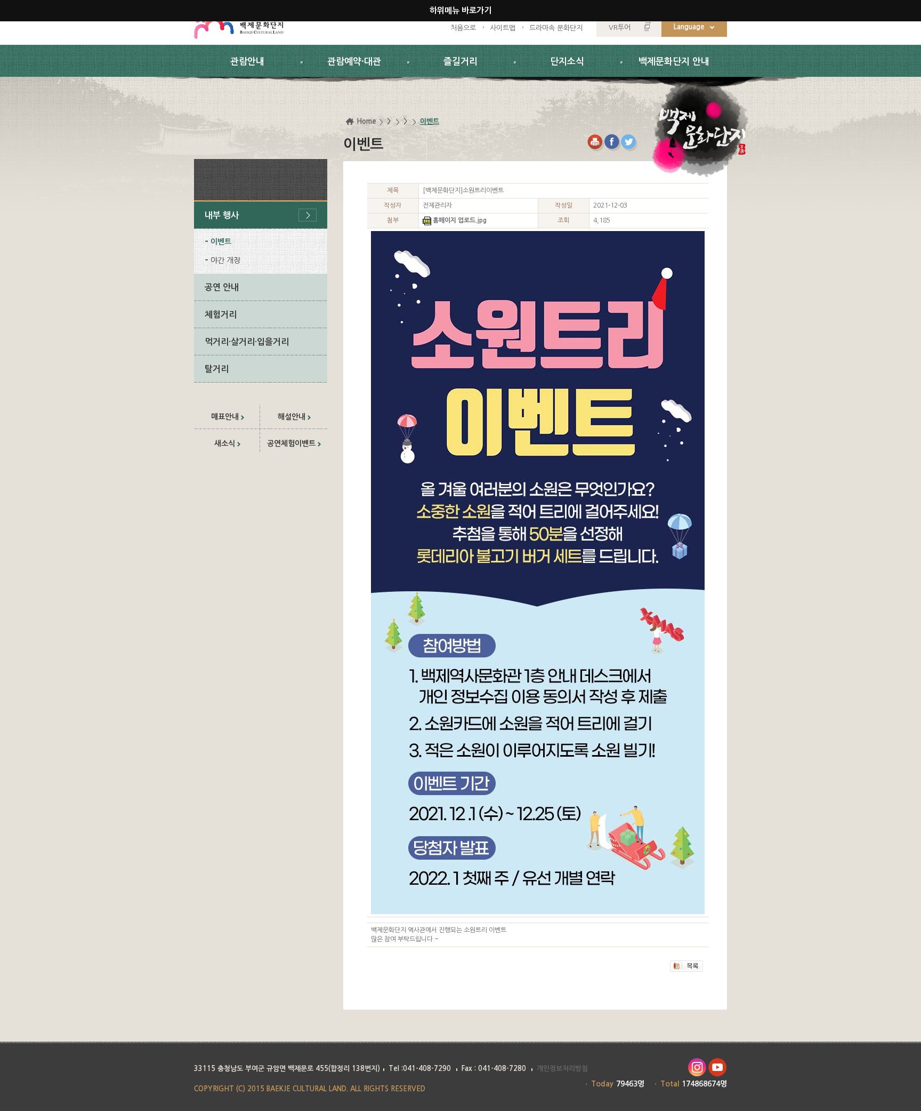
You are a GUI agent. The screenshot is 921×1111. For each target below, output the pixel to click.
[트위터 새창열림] (630, 143)
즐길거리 (460, 61)
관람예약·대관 (354, 61)
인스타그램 (697, 1067)
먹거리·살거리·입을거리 (247, 342)
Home (366, 121)
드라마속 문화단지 (556, 28)
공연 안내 (222, 287)
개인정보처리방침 (562, 1068)
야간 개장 (225, 260)
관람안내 (247, 61)
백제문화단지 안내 (674, 61)
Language (689, 26)
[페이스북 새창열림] (612, 143)
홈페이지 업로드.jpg (460, 220)
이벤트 (221, 241)
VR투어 (620, 27)
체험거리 (221, 315)
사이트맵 (502, 28)
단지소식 (567, 61)
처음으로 (463, 28)
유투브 (717, 1067)
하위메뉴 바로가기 (460, 10)
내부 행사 (222, 215)
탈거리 (217, 369)
